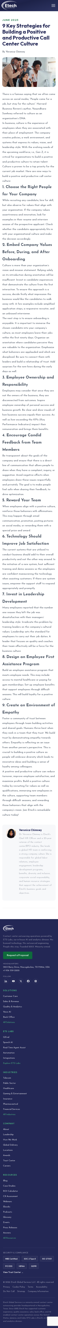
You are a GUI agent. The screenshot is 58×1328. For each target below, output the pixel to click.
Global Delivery (10, 1145)
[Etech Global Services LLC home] (29, 928)
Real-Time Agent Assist (14, 1048)
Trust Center (9, 1161)
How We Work (10, 1140)
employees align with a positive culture (32, 506)
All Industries (9, 1114)
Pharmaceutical (10, 1104)
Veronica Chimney (30, 830)
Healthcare (8, 1088)
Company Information (38, 1291)
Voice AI (7, 1012)
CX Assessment (10, 1196)
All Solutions (9, 1022)
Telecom (7, 1078)
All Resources (9, 1238)
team (22, 733)
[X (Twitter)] (21, 981)
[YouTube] (13, 981)
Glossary (7, 1217)
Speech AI (8, 1042)
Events (6, 1222)
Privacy (6, 1287)
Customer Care (10, 996)
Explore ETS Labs (11, 1063)
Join (25, 810)
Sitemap (21, 1291)
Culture (6, 166)
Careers (7, 1166)
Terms (30, 1287)
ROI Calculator (10, 1191)
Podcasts (7, 1212)
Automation (9, 1053)
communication (19, 465)
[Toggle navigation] (53, 5)
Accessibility (41, 1287)
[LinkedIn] (6, 981)
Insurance (7, 1099)
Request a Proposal (18, 955)
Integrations (9, 1058)
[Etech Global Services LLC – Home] (9, 5)
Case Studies (9, 1186)
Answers (7, 1233)
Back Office (9, 1017)
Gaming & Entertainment (15, 1094)
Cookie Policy (19, 1287)
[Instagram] (35, 981)
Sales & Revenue (11, 1001)
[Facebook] (28, 981)
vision (5, 270)
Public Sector (9, 1083)
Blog (5, 1181)
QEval (6, 1037)
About (6, 1129)
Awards (6, 1155)
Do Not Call (9, 1291)
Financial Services (11, 1109)
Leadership (8, 1134)
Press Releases (10, 1228)
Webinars (7, 1201)
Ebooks (6, 1207)
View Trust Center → (13, 1272)
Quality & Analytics (12, 1007)
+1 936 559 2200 (11, 970)
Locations (8, 1150)
